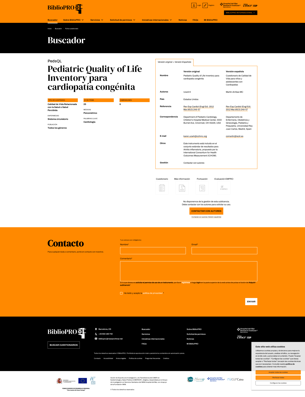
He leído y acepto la (144, 293)
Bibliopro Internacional (239, 13)
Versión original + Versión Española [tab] (174, 62)
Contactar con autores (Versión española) (206, 217)
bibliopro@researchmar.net (111, 339)
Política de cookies (135, 358)
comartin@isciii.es (234, 136)
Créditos (166, 358)
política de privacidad (153, 293)
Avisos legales (121, 358)
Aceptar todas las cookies (278, 372)
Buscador (53, 20)
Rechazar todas (278, 377)
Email (195, 244)
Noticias (183, 20)
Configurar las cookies (278, 383)
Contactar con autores (206, 211)
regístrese (186, 282)
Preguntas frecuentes (152, 358)
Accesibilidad (108, 358)
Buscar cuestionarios (64, 345)
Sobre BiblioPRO (71, 20)
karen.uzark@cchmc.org (195, 136)
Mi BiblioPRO (210, 20)
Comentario (126, 258)
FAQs (195, 20)
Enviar (251, 301)
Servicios (95, 20)
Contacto (97, 358)
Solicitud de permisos (121, 20)
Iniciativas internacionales (155, 20)
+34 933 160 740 (106, 334)
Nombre (124, 244)
